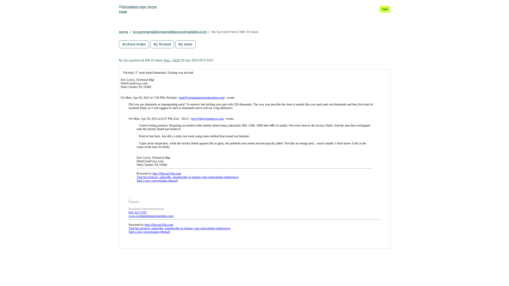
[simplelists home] (138, 9)
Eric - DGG (172, 60)
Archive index (134, 44)
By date (185, 44)
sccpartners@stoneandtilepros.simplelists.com (170, 32)
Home (123, 32)
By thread (162, 44)
